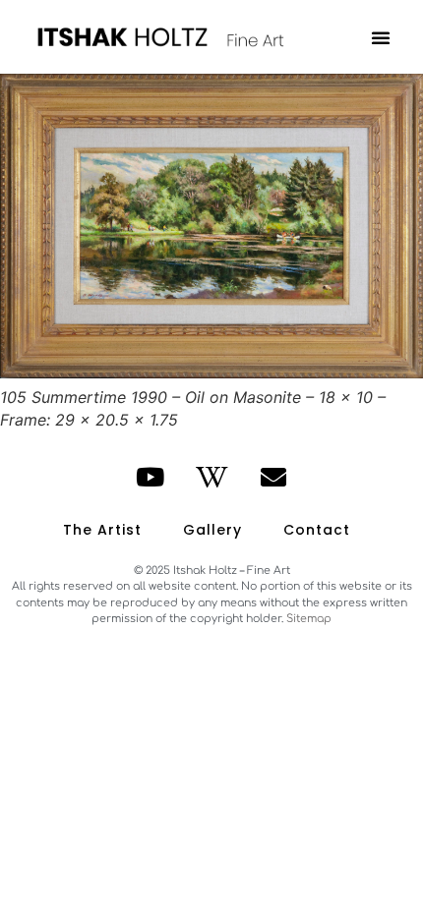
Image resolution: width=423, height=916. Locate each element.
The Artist (102, 530)
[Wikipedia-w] (211, 476)
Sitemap (309, 618)
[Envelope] (273, 476)
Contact (316, 530)
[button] (380, 37)
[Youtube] (150, 476)
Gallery (212, 530)
